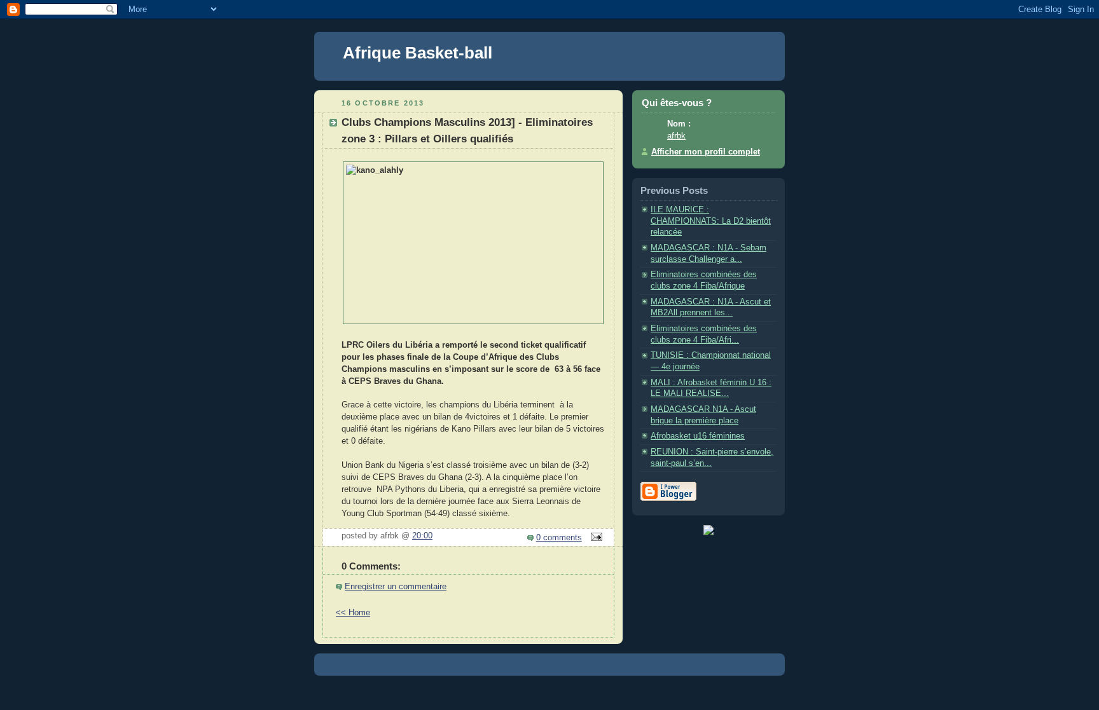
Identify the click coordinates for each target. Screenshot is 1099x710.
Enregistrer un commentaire (395, 586)
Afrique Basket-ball (417, 52)
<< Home (353, 612)
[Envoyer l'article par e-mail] (594, 537)
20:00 (422, 535)
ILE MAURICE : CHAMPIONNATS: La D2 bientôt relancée (711, 220)
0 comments (559, 537)
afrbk (676, 136)
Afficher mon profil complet (705, 151)
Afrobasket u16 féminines (698, 436)
